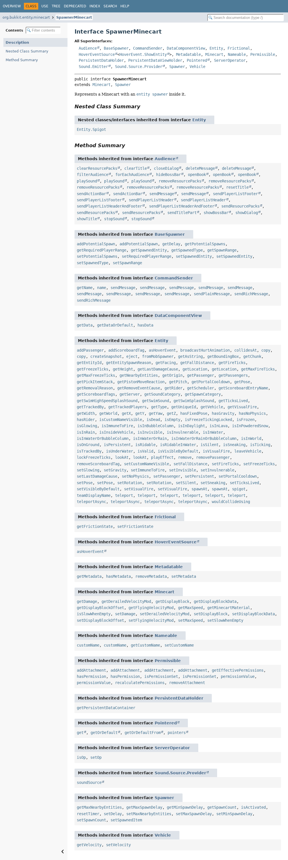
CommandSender (147, 48)
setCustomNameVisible (146, 464)
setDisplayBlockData (253, 614)
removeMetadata (151, 576)
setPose (85, 482)
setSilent (186, 482)
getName (85, 287)
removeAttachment (187, 682)
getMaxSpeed (190, 607)
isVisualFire (216, 451)
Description (17, 42)
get (80, 732)
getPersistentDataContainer (106, 707)
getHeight (123, 369)
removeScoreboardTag (98, 464)
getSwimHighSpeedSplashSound (107, 400)
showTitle (87, 219)
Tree (56, 6)
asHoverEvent (162, 350)
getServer (130, 394)
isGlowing (87, 426)
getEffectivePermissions (238, 670)
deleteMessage (200, 168)
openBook (197, 174)
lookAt (122, 457)
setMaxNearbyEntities (148, 814)
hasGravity (223, 413)
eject (132, 356)
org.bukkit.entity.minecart (26, 17)
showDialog (246, 212)
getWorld (108, 413)
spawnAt (199, 489)
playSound (87, 181)
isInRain (86, 432)
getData (85, 325)
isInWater (213, 432)
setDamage (125, 614)
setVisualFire (138, 489)
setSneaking (213, 482)
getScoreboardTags (96, 394)
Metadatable (188, 54)
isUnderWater (119, 451)
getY (139, 413)
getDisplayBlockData (215, 601)
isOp (81, 757)
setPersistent (199, 476)
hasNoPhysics (252, 413)
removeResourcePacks (180, 181)
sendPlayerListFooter (235, 193)
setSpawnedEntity (194, 256)
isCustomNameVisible (120, 419)
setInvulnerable (217, 470)
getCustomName (145, 645)
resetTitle (237, 187)
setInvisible (182, 470)
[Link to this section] (144, 106)
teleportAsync (91, 501)
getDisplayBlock (172, 601)
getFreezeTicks (92, 369)
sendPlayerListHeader (151, 200)
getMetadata (89, 576)
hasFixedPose (193, 413)
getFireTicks (232, 362)
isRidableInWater (178, 444)
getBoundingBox (223, 356)
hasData (145, 325)
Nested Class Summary (27, 51)
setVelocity (118, 845)
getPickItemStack (95, 382)
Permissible (262, 54)
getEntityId (89, 362)
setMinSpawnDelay (234, 814)
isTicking (260, 444)
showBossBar (216, 212)
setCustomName (179, 645)
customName (88, 645)
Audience (88, 48)
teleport (124, 495)
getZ (171, 413)
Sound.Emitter (93, 66)
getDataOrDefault (115, 325)
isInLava (219, 426)
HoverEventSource (97, 54)
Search (110, 6)
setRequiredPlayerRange (146, 256)
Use (44, 6)
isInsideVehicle (116, 432)
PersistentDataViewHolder (155, 60)
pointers (177, 732)
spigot (239, 489)
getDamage (87, 601)
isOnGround (88, 444)
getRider (174, 388)
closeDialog (166, 168)
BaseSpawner (116, 48)
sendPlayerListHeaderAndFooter (109, 206)
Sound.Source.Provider (138, 66)
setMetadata (183, 576)
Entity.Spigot (91, 129)
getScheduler (200, 388)
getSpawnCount (222, 807)
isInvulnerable (182, 432)
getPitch (178, 382)
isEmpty (172, 419)
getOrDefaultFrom (143, 732)
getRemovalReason (95, 388)
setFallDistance (190, 464)
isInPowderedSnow (250, 426)
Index (94, 6)
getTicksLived (233, 400)
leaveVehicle (247, 451)
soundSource (89, 782)
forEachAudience (132, 174)
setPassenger (166, 476)
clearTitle (135, 168)
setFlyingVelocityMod (151, 620)
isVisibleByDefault (178, 451)
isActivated (253, 807)
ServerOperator (230, 60)
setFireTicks (225, 464)
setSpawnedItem (126, 820)
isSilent (210, 444)
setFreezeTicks (259, 464)
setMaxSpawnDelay (194, 814)
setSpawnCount (91, 820)
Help (124, 6)
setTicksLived (244, 482)
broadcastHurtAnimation (205, 350)
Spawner (177, 66)
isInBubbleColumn (156, 426)
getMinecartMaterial (228, 607)
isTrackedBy (89, 451)
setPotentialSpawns (97, 256)
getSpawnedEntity (149, 250)
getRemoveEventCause (138, 388)
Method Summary (22, 60)
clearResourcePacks (97, 168)
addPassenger (90, 350)
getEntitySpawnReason (128, 362)
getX (126, 413)
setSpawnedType (92, 263)
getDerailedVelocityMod (126, 601)
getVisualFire (242, 407)
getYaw (155, 413)
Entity (216, 48)
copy (265, 350)
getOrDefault (104, 732)
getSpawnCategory (203, 394)
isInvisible (150, 432)
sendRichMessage (251, 294)
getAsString (190, 356)
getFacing (166, 362)
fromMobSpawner (158, 356)
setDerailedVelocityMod (164, 614)
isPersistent (117, 444)
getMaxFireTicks (258, 369)
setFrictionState (135, 526)
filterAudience (92, 174)
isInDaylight (191, 426)
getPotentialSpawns (205, 244)
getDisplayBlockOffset (100, 607)
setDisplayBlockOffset (100, 620)
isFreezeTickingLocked (208, 419)
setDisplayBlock (211, 614)
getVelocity (89, 845)
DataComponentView (186, 48)
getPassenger (200, 375)
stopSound (114, 219)
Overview (12, 6)
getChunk (252, 356)
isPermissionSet (161, 676)
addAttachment (91, 670)
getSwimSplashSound (194, 400)
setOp (96, 757)
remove (185, 457)
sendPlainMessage (212, 294)
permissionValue (238, 676)
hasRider (86, 419)
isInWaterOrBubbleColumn (103, 438)
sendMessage (161, 193)
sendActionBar (91, 193)
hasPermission (91, 676)
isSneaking (234, 444)
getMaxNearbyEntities (99, 807)
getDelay (171, 244)
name (101, 287)
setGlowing (88, 470)
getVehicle (212, 407)
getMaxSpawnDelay (144, 807)
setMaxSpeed (190, 620)
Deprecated (75, 6)
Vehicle (197, 66)
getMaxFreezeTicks (96, 375)
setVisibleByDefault (98, 489)
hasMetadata (118, 576)
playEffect (162, 457)
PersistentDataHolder (101, 60)
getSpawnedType (187, 250)
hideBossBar (168, 174)
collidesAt (245, 350)
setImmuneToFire (148, 470)
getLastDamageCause (158, 369)
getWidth (86, 413)
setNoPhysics (135, 476)
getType (159, 407)
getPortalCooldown (211, 382)
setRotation (129, 482)
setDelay (113, 814)
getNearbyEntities (139, 375)
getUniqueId (183, 407)
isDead (153, 419)
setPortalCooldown (238, 476)
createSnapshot (106, 356)
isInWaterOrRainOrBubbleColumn (204, 438)
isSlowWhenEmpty (94, 614)
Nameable (237, 54)
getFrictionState (95, 526)
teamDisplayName (94, 495)
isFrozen (246, 419)
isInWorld (251, 438)
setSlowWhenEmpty (225, 620)
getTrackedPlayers (127, 407)
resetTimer (88, 814)
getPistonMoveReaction (141, 382)
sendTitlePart (182, 212)
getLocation (195, 369)
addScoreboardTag (126, 350)
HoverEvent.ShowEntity (143, 54)
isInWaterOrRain (150, 438)
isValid (145, 451)
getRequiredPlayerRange (101, 250)
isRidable (145, 444)
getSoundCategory (162, 394)
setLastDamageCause (97, 476)
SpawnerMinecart (74, 17)
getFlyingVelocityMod (151, 607)
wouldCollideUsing (231, 501)
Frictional (239, 48)
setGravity (115, 470)
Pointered (197, 60)
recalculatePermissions (140, 682)
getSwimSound (155, 400)
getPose (242, 382)
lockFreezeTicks (94, 457)
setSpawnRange (127, 263)
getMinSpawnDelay (185, 807)
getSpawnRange (222, 250)
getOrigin (172, 375)
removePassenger (213, 457)
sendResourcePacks (240, 206)
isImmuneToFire (117, 426)
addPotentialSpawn (96, 244)
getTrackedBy (90, 407)
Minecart (214, 54)
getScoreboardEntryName (243, 388)
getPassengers (233, 375)
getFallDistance (197, 362)
